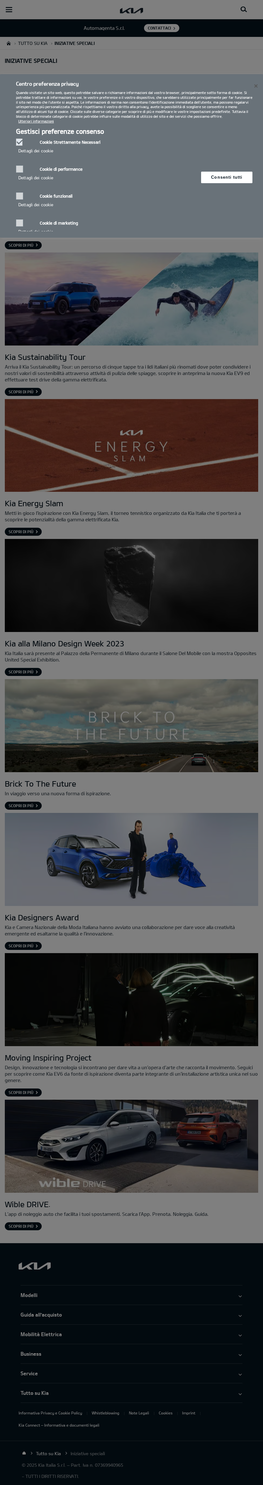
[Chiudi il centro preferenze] (256, 86)
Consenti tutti (226, 177)
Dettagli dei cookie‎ (35, 151)
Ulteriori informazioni (36, 121)
